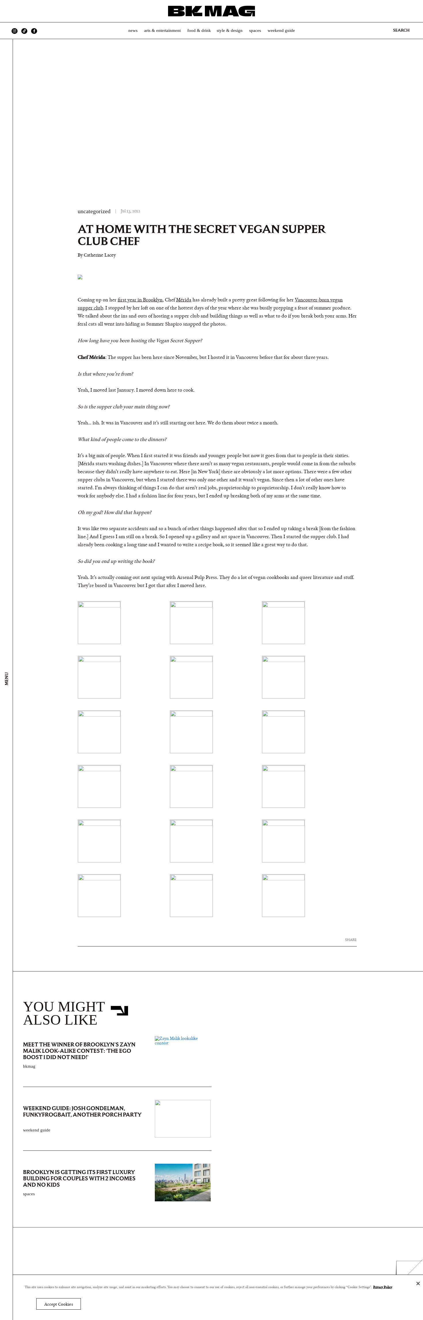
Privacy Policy (382, 1287)
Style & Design (230, 30)
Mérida (183, 300)
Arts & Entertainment (162, 30)
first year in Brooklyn (140, 300)
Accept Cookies (58, 1304)
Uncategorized (94, 211)
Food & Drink (199, 30)
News (133, 30)
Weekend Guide (281, 30)
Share (351, 940)
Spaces (255, 30)
